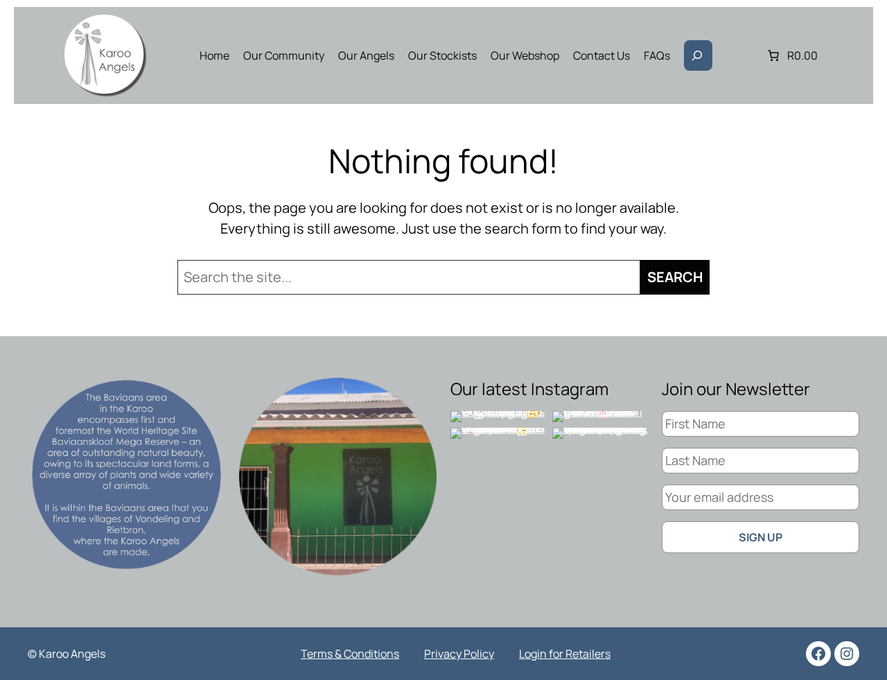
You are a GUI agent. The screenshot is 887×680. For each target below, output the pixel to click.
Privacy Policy (459, 653)
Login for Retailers (565, 653)
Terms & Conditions (350, 653)
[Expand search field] (698, 55)
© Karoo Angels (66, 653)
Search (675, 277)
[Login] (740, 55)
